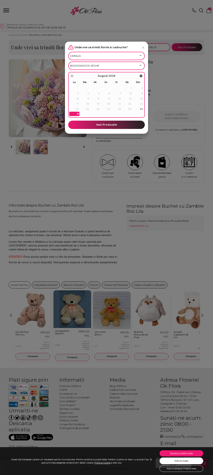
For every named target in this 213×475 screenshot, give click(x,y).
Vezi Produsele (106, 124)
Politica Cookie (102, 462)
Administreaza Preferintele (181, 468)
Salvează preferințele (181, 453)
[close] (143, 47)
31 (78, 114)
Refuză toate (181, 460)
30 (141, 109)
